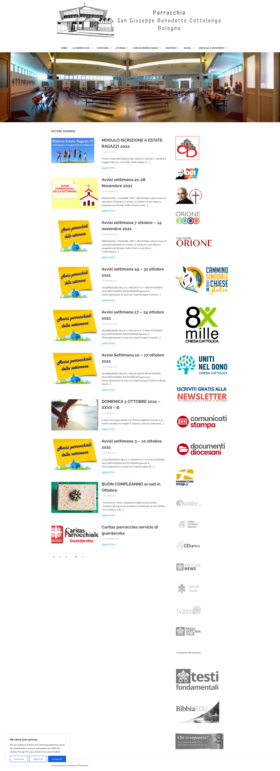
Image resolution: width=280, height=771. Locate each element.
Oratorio (171, 48)
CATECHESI (102, 48)
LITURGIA (120, 48)
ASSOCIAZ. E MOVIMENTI (211, 48)
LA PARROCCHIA (81, 48)
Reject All (38, 759)
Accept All (57, 759)
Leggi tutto (108, 168)
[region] (38, 750)
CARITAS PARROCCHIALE (145, 48)
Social (187, 48)
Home (64, 48)
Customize (19, 759)
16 (76, 556)
